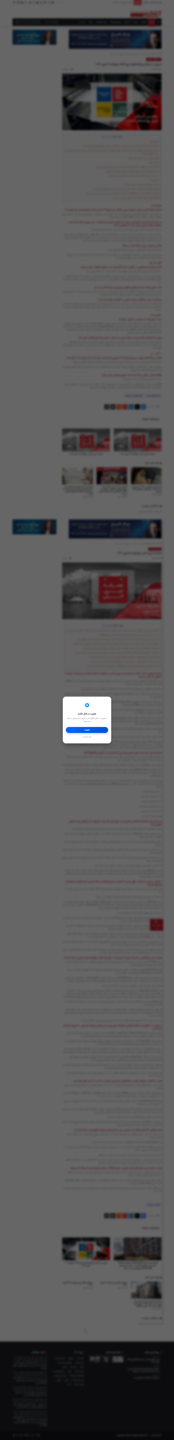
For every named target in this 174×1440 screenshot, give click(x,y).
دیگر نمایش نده (87, 737)
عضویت (87, 729)
